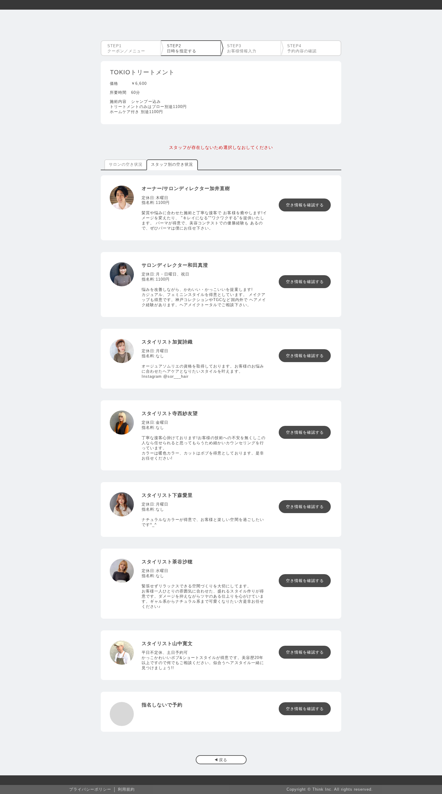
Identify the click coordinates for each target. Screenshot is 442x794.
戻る (223, 760)
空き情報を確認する (305, 205)
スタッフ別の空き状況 (172, 164)
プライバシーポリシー (90, 789)
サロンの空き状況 (126, 164)
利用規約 (126, 789)
